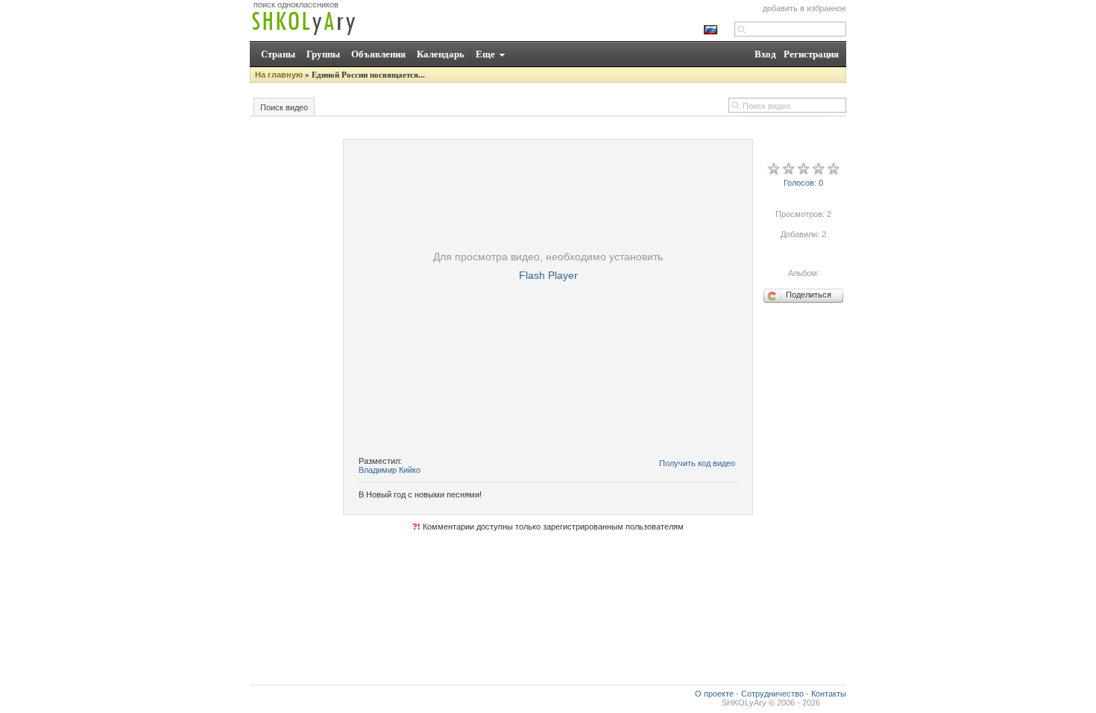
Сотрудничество (772, 693)
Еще (485, 54)
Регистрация (811, 54)
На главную (279, 74)
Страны (278, 54)
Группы (323, 54)
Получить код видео (697, 463)
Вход (765, 54)
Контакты (828, 693)
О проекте (714, 693)
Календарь (440, 54)
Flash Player (548, 275)
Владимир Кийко (390, 469)
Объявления (378, 54)
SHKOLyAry (744, 702)
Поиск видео (284, 107)
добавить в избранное (804, 8)
